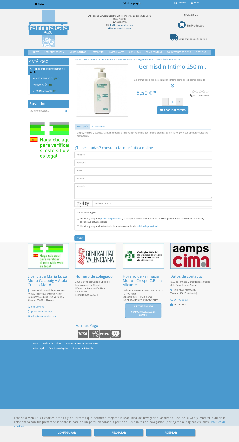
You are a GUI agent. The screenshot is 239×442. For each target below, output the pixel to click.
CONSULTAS (135, 52)
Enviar (80, 238)
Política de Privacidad (83, 348)
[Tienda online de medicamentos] (31, 68)
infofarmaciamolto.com (43, 316)
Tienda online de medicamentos (49, 68)
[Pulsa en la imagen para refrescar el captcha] (84, 204)
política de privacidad (110, 218)
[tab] (82, 126)
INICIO (36, 52)
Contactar (181, 3)
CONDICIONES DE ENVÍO (179, 52)
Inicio (196, 3)
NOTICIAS (201, 52)
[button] (191, 15)
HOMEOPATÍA (97, 52)
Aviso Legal (38, 348)
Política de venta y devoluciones (82, 343)
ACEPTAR (171, 432)
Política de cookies (52, 343)
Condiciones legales (58, 348)
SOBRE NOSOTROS (53, 52)
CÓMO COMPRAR (154, 52)
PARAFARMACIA (116, 52)
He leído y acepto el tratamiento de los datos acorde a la (119, 226)
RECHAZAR (119, 432)
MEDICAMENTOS (78, 52)
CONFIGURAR (67, 432)
